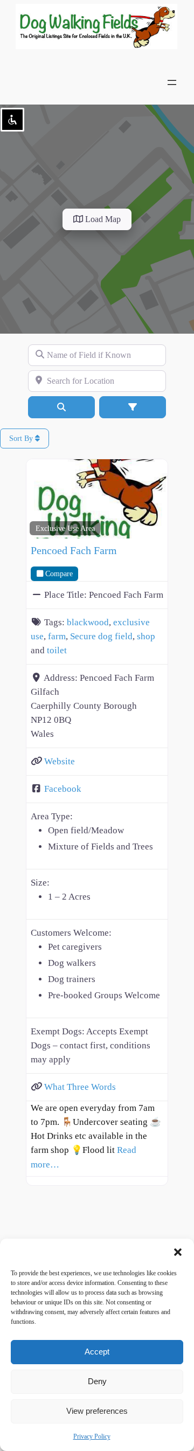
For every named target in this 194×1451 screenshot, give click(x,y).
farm (57, 636)
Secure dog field (101, 636)
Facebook (62, 789)
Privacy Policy (91, 1436)
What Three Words (80, 1087)
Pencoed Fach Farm (74, 550)
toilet (57, 650)
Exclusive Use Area (65, 528)
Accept (97, 1351)
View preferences (97, 1410)
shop (146, 636)
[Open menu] (171, 82)
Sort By (22, 438)
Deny (97, 1381)
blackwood (88, 622)
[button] (177, 1252)
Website (59, 761)
